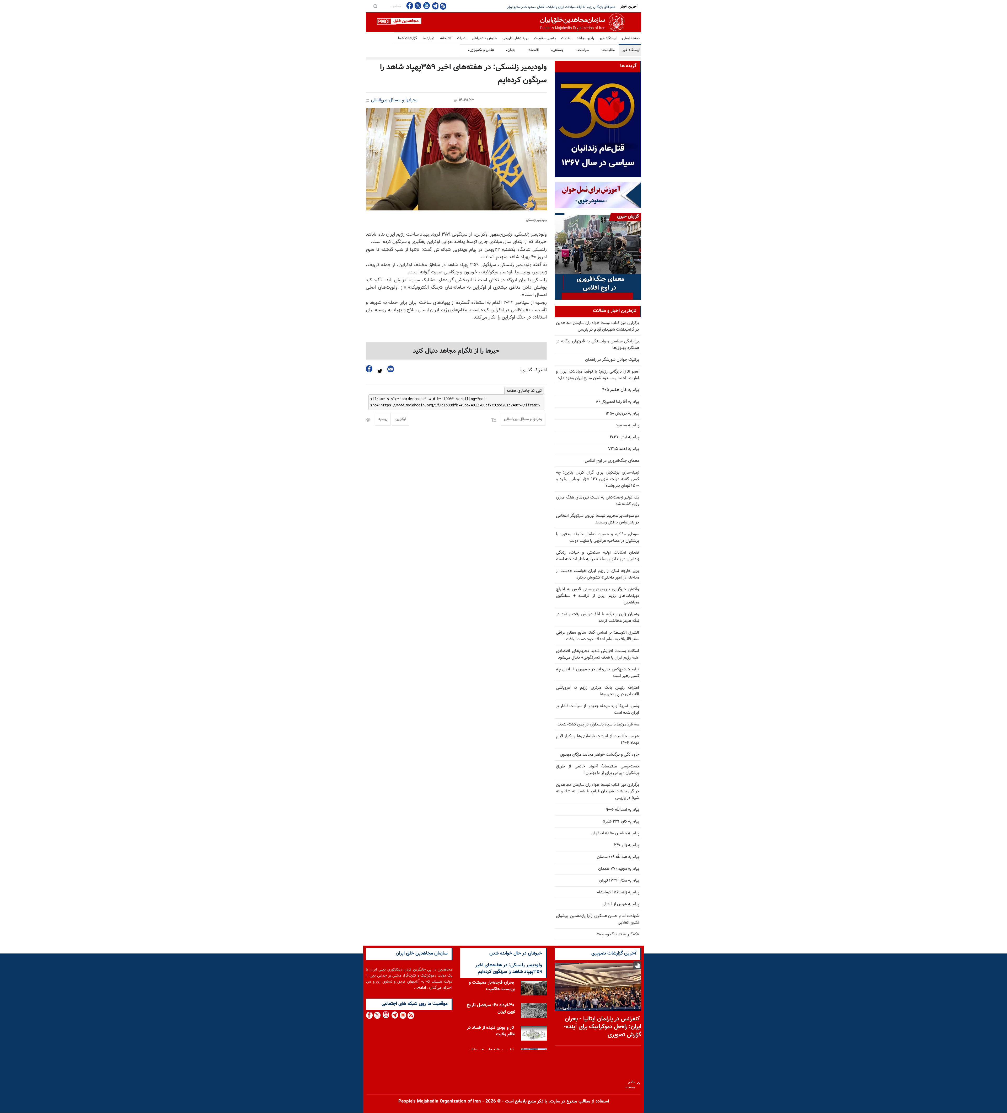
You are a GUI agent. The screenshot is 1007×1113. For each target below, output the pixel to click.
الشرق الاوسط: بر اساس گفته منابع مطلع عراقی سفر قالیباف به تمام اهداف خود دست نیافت (597, 636)
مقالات (566, 38)
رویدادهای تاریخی (515, 38)
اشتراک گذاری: (533, 370)
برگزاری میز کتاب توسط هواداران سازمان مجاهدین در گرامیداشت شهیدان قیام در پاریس (597, 326)
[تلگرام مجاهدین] (434, 5)
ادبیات (461, 38)
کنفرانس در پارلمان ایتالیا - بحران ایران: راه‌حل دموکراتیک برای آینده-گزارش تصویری (602, 1027)
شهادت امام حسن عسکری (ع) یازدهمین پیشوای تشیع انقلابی (597, 919)
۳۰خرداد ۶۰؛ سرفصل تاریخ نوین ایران (491, 1008)
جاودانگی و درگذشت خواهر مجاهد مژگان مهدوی (599, 754)
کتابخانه (446, 38)
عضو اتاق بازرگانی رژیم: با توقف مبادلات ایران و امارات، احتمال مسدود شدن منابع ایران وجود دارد (597, 374)
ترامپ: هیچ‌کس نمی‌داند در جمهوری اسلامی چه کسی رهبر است (597, 672)
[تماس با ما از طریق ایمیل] (402, 1015)
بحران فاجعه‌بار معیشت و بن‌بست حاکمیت (492, 986)
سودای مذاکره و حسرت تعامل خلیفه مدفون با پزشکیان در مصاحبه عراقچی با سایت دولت (597, 537)
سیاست (583, 50)
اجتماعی (557, 50)
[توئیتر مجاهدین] (418, 5)
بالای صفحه (631, 1083)
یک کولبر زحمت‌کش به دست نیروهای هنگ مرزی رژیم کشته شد (597, 500)
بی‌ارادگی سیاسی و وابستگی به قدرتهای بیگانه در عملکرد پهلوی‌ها (597, 344)
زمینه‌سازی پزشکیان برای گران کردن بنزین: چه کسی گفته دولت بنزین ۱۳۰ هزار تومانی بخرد (558, 7)
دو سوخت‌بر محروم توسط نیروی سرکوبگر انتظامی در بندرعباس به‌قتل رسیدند (597, 519)
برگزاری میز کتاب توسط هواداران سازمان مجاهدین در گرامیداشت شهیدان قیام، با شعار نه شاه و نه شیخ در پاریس (597, 791)
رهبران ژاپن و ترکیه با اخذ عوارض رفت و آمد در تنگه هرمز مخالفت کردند (597, 617)
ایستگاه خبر (608, 38)
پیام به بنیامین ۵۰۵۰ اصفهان (615, 833)
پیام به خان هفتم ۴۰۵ (620, 390)
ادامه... (420, 988)
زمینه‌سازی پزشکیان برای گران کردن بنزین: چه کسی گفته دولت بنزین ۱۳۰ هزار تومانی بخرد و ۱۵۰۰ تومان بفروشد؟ (597, 479)
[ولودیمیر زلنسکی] (456, 159)
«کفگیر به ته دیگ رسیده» (618, 934)
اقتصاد (533, 50)
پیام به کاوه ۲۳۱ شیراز (621, 821)
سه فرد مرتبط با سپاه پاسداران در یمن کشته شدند (598, 724)
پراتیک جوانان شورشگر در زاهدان (612, 360)
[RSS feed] (443, 6)
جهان (510, 50)
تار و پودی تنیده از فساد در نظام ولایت (491, 1031)
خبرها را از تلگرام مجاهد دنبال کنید (456, 351)
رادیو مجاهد (585, 38)
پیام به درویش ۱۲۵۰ (622, 413)
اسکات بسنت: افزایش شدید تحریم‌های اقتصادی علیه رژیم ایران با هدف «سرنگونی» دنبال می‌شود (597, 654)
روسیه (382, 419)
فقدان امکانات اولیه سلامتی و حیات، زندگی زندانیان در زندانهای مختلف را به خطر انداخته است (597, 556)
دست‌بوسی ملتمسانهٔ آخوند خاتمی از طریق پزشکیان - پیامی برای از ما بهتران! (597, 769)
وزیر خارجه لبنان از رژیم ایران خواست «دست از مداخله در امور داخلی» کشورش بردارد (597, 574)
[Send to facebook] (369, 368)
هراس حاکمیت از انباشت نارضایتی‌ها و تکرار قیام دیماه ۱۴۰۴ (597, 739)
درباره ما (429, 38)
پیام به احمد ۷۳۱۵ (623, 449)
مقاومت (608, 50)
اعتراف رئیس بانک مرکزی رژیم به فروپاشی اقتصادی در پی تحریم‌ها (597, 691)
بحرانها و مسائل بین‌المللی (394, 100)
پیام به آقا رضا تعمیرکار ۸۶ (617, 402)
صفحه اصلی (631, 38)
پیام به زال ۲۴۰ (626, 845)
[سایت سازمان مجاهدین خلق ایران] (503, 22)
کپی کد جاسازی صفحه (524, 391)
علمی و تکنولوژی (481, 50)
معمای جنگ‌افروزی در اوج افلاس (612, 461)
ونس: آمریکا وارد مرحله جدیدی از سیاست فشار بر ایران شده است (597, 709)
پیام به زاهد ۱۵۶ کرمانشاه (618, 892)
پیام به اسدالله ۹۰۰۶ (622, 810)
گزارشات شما (407, 38)
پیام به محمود (627, 425)
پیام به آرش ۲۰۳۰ (624, 437)
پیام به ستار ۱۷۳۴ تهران (619, 880)
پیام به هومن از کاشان (620, 904)
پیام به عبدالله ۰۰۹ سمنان (618, 857)
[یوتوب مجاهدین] (426, 5)
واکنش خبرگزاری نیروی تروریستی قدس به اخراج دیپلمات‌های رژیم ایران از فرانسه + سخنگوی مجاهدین (597, 596)
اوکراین (400, 419)
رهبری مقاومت (545, 38)
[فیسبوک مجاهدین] (409, 5)
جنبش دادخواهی (484, 38)
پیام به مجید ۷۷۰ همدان (618, 869)
